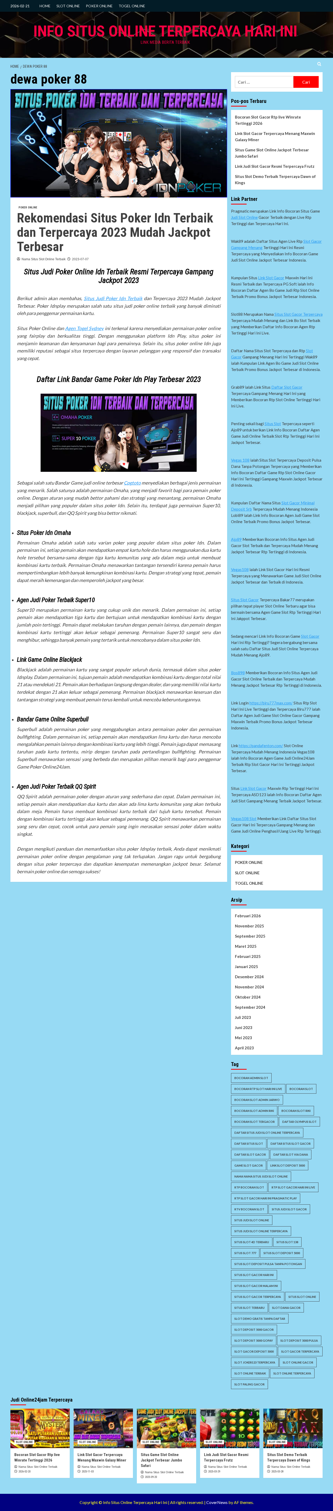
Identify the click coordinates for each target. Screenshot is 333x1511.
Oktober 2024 (248, 997)
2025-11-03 (88, 1471)
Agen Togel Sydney (84, 328)
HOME (45, 6)
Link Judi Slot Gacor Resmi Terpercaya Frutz (275, 166)
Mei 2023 (243, 1037)
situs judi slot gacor (289, 1209)
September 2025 (250, 936)
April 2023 (244, 1047)
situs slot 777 (245, 1253)
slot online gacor (298, 1362)
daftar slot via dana (290, 1154)
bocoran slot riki (296, 1110)
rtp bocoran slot (249, 1187)
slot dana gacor (286, 1307)
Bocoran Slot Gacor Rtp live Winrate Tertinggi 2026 (268, 120)
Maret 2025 (246, 946)
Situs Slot (273, 423)
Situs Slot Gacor (245, 599)
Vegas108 (240, 569)
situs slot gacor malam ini (256, 1285)
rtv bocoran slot (249, 1209)
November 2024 (249, 986)
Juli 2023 (243, 1017)
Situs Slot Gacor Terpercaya (298, 314)
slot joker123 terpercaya (254, 1362)
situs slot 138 (287, 1242)
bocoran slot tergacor (254, 1121)
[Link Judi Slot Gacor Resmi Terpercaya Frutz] (229, 1428)
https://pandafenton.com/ (261, 745)
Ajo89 (236, 539)
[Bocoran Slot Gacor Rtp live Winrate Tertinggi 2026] (40, 1428)
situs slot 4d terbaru (251, 1242)
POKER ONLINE (99, 6)
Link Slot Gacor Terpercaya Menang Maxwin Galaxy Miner (275, 136)
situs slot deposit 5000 (282, 1253)
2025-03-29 (214, 1471)
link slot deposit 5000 (287, 1165)
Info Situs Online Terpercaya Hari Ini (165, 31)
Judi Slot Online (244, 217)
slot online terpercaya (292, 1373)
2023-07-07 (80, 259)
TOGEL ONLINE (132, 6)
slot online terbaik (250, 1373)
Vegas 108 (240, 460)
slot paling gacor (249, 1384)
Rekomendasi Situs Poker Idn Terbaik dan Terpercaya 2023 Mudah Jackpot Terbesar (115, 232)
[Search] (319, 64)
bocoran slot (301, 1089)
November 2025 (249, 926)
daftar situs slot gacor (291, 1143)
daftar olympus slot (299, 1121)
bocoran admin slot (251, 1078)
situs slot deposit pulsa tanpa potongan (268, 1264)
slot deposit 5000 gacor (254, 1329)
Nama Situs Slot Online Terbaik (44, 259)
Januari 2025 (246, 966)
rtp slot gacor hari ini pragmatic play (265, 1198)
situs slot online (302, 1296)
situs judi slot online (251, 1220)
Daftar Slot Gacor (287, 387)
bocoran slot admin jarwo (257, 1099)
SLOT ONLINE (68, 6)
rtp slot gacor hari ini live (293, 1187)
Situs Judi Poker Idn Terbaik (113, 298)
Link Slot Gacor (271, 277)
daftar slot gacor (250, 1154)
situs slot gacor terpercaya (257, 1296)
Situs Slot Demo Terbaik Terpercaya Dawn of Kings (275, 179)
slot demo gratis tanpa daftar (259, 1318)
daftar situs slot (248, 1143)
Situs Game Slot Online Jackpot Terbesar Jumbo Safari (272, 152)
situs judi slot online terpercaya (261, 1231)
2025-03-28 (277, 1471)
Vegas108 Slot (244, 818)
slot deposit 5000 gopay (253, 1340)
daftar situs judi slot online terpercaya (267, 1132)
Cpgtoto (132, 483)
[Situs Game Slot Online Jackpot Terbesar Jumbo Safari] (166, 1428)
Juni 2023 (243, 1027)
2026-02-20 (24, 1471)
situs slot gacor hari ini (254, 1275)
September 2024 (250, 1007)
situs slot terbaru (249, 1307)
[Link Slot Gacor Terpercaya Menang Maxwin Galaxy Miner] (103, 1428)
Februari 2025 (248, 956)
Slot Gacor (310, 636)
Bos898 (238, 672)
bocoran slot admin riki (254, 1110)
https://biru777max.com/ (271, 703)
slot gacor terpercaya (300, 1351)
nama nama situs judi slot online (261, 1176)
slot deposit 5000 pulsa (299, 1340)
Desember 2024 (249, 976)
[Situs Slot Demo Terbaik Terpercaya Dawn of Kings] (293, 1428)
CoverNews (217, 1502)
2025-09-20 (151, 1477)
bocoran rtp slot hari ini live (258, 1089)
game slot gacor (248, 1165)
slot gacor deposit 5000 (254, 1351)
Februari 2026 (248, 915)
